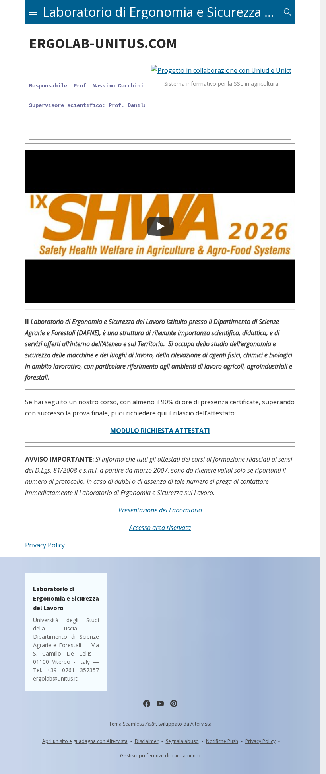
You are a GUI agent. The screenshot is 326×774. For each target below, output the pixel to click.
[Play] (160, 226)
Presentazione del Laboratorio (160, 510)
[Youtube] (160, 703)
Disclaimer (147, 741)
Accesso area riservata (160, 527)
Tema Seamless (126, 723)
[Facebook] (147, 703)
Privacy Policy (45, 545)
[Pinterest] (174, 703)
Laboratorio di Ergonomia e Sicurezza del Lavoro (161, 11)
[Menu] (33, 12)
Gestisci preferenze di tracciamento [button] (160, 755)
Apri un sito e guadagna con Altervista (85, 741)
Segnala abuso (182, 741)
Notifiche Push (222, 741)
